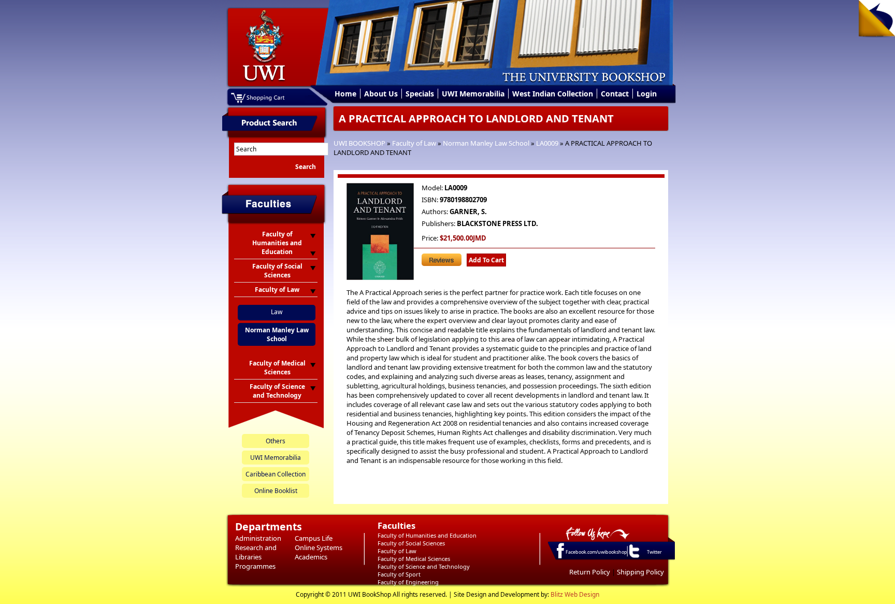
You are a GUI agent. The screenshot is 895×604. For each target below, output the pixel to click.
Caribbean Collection (276, 474)
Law (276, 311)
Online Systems (318, 547)
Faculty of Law (414, 143)
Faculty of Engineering (408, 582)
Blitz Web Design (575, 594)
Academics (311, 556)
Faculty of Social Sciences (411, 543)
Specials (420, 94)
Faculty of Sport (399, 574)
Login (647, 94)
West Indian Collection (552, 94)
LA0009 (547, 143)
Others (275, 441)
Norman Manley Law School (486, 143)
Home (345, 94)
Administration (258, 538)
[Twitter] (633, 557)
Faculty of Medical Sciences (414, 559)
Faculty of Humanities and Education (427, 535)
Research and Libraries (256, 552)
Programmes (255, 566)
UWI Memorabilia (473, 94)
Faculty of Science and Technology (424, 566)
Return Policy (589, 572)
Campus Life (314, 538)
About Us (381, 94)
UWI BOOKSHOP (359, 143)
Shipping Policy (640, 572)
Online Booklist (275, 490)
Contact (615, 94)
